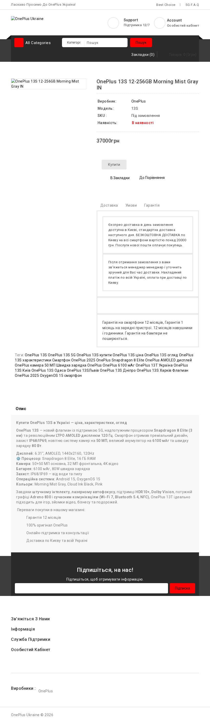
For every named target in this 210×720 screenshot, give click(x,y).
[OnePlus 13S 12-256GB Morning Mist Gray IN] (48, 84)
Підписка (182, 588)
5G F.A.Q (192, 5)
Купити (114, 165)
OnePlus (138, 101)
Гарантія (152, 205)
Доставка (109, 205)
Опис (21, 408)
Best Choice (165, 5)
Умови (131, 205)
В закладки (120, 178)
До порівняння (152, 178)
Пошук (141, 42)
